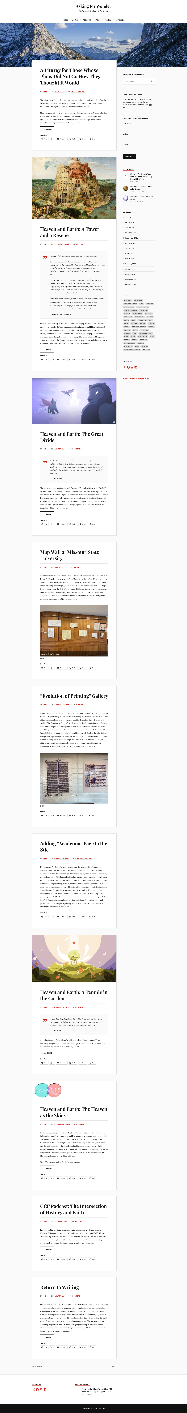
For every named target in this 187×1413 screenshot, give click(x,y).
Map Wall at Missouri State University (69, 555)
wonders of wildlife (132, 349)
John (45, 91)
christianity (129, 307)
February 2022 (130, 222)
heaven (127, 326)
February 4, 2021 (61, 1221)
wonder (145, 346)
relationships (129, 343)
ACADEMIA (120, 20)
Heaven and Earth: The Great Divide (71, 437)
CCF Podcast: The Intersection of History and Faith (73, 1209)
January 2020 (130, 269)
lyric (135, 333)
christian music (143, 307)
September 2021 (131, 238)
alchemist (138, 300)
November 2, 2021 (61, 1007)
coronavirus (137, 313)
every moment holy (145, 320)
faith (126, 323)
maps (126, 336)
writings (146, 349)
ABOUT (75, 20)
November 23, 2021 (62, 705)
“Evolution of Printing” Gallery (74, 695)
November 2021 (131, 233)
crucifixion (139, 317)
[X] (124, 367)
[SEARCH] (152, 81)
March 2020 (129, 258)
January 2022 (130, 227)
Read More (47, 129)
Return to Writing (59, 1287)
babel (141, 303)
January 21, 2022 (61, 449)
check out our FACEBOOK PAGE (136, 379)
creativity (128, 317)
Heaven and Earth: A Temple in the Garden (74, 995)
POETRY (108, 20)
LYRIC (97, 20)
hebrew (151, 326)
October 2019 (130, 284)
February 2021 (130, 243)
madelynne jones (145, 333)
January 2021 (130, 248)
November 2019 (131, 279)
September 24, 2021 (62, 1124)
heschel (127, 330)
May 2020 (129, 253)
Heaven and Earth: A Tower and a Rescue (69, 232)
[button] (106, 630)
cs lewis (150, 317)
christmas (144, 310)
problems (143, 340)
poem (152, 336)
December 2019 (131, 274)
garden (142, 323)
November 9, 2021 (61, 858)
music (133, 336)
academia (127, 300)
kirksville (144, 330)
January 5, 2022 (61, 567)
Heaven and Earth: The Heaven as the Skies (73, 1112)
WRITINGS (87, 20)
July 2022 (129, 217)
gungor (151, 323)
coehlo (127, 313)
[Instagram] (132, 367)
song (137, 346)
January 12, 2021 (61, 1296)
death (126, 320)
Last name (126, 134)
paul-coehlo (142, 336)
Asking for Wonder (93, 6)
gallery (134, 323)
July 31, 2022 (59, 91)
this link (151, 102)
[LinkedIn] (136, 367)
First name (127, 123)
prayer (134, 340)
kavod (135, 330)
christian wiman (130, 310)
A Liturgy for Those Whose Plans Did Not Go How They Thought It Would (70, 76)
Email (125, 145)
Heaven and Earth (139, 326)
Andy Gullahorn (130, 303)
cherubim (150, 303)
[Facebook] (128, 367)
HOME (65, 20)
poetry (127, 340)
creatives (148, 313)
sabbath (141, 343)
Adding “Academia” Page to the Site (73, 846)
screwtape (128, 346)
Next (114, 1367)
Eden (133, 320)
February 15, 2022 (61, 244)
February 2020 (130, 264)
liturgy (127, 333)
